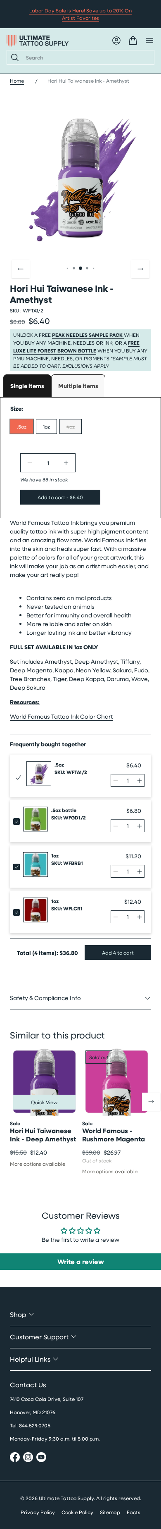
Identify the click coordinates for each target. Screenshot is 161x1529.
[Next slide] (140, 269)
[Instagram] (28, 1458)
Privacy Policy (38, 1512)
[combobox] (86, 57)
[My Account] (116, 40)
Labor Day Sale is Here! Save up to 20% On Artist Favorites (80, 14)
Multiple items (78, 386)
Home (17, 80)
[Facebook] (15, 1458)
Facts (133, 1512)
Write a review (80, 1261)
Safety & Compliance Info (45, 998)
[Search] (13, 57)
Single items (27, 386)
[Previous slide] (21, 269)
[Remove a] (30, 463)
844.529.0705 (34, 1425)
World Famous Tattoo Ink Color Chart (61, 716)
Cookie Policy (77, 1512)
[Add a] (66, 463)
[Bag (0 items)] (133, 40)
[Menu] (149, 40)
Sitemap (110, 1512)
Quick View (44, 1102)
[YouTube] (41, 1458)
